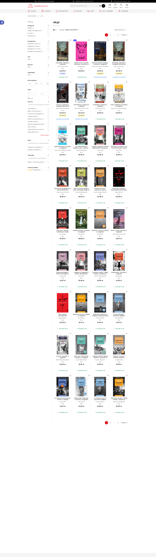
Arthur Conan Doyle (63, 66)
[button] (100, 6)
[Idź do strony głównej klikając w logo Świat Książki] (38, 5)
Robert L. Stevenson (100, 360)
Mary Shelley (66, 108)
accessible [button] (1, 22)
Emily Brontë (62, 276)
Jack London (81, 401)
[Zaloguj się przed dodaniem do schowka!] (70, 40)
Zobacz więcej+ (45, 135)
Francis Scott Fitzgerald (60, 150)
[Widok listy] (56, 30)
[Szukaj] (103, 6)
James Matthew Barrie (81, 360)
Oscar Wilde (105, 66)
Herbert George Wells (81, 150)
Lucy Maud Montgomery (81, 192)
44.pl (62, 68)
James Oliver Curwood (80, 108)
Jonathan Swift (119, 360)
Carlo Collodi (62, 234)
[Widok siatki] (54, 30)
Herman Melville (100, 318)
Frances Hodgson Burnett (100, 192)
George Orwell (81, 66)
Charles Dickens (119, 318)
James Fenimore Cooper (62, 192)
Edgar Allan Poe (119, 192)
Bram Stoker (59, 108)
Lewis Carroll (114, 108)
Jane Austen (100, 150)
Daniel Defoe (100, 234)
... (114, 35)
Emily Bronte (122, 234)
